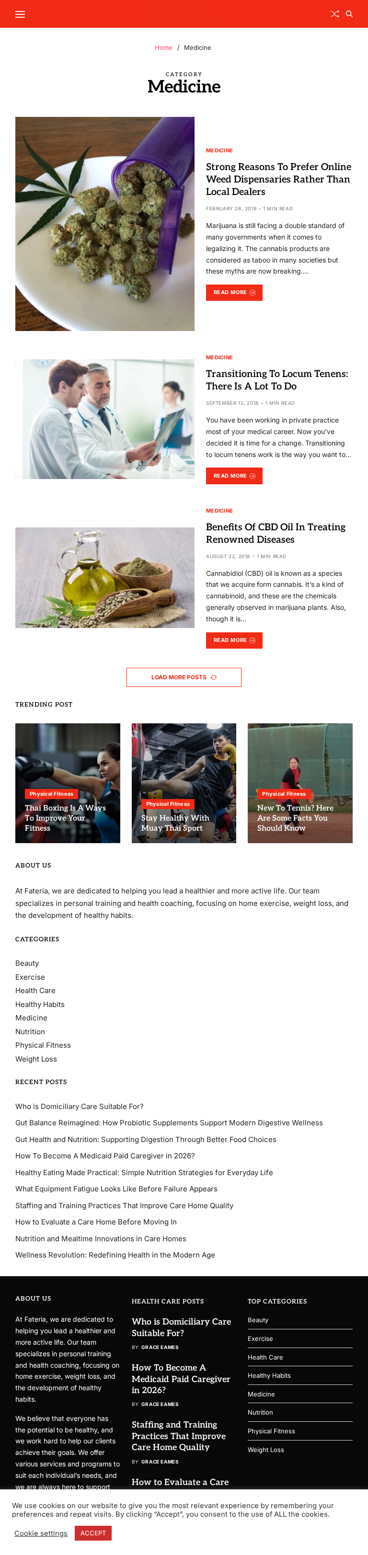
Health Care (35, 990)
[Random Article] (335, 14)
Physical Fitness (51, 793)
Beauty (27, 963)
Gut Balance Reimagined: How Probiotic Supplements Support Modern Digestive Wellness (169, 1122)
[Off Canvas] (20, 14)
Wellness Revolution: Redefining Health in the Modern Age (115, 1254)
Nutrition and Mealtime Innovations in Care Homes (100, 1238)
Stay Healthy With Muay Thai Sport (175, 823)
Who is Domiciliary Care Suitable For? (79, 1106)
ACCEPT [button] (93, 1533)
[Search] (349, 14)
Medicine (219, 150)
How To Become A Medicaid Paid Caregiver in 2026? (105, 1155)
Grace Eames (160, 1347)
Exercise (30, 977)
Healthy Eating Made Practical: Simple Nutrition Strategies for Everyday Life (144, 1172)
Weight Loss (36, 1058)
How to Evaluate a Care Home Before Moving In (96, 1221)
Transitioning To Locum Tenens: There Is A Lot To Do (277, 380)
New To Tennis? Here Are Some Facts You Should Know (295, 818)
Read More (230, 292)
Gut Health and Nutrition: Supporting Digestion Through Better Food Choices (145, 1139)
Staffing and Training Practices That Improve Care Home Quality (124, 1205)
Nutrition (30, 1031)
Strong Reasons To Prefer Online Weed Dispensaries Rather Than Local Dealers (278, 179)
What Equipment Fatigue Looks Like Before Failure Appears (116, 1188)
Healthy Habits (40, 1004)
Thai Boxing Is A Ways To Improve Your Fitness (65, 818)
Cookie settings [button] (41, 1533)
